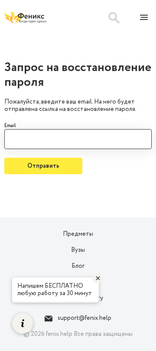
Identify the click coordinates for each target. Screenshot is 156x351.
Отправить (43, 166)
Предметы (78, 234)
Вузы (78, 250)
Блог (78, 266)
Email (10, 126)
